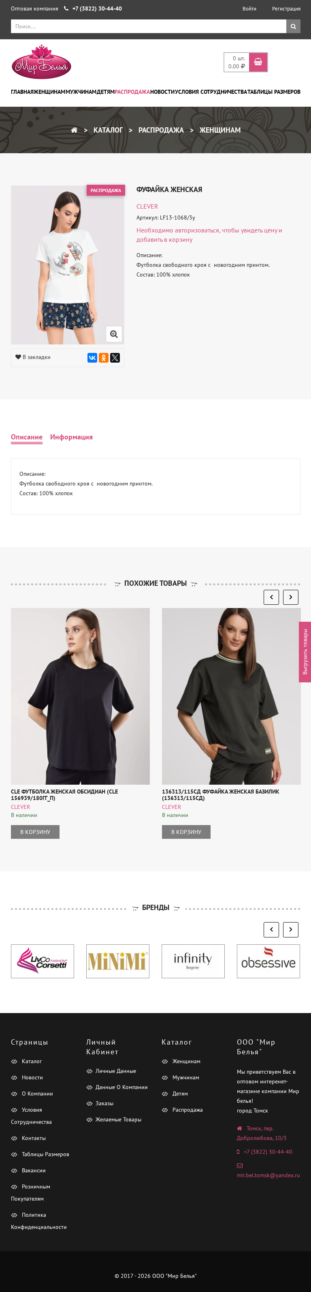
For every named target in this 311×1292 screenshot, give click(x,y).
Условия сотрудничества (211, 91)
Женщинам (49, 91)
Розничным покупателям (30, 1192)
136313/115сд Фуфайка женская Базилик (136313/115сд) (220, 794)
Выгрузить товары (305, 652)
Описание (27, 436)
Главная (22, 91)
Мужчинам (81, 91)
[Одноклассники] (104, 358)
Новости (162, 91)
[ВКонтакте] (92, 358)
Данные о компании (122, 1087)
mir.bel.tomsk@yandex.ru (268, 1175)
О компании (36, 1093)
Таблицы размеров (273, 91)
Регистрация (286, 8)
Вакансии (33, 1170)
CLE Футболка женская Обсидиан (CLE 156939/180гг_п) (64, 794)
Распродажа (132, 91)
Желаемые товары (118, 1119)
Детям (106, 91)
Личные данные (116, 1071)
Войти (249, 8)
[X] (115, 358)
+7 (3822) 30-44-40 (268, 1151)
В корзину (35, 832)
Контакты (33, 1138)
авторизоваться (197, 230)
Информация (71, 436)
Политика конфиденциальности (39, 1221)
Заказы (104, 1103)
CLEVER (147, 206)
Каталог (107, 130)
